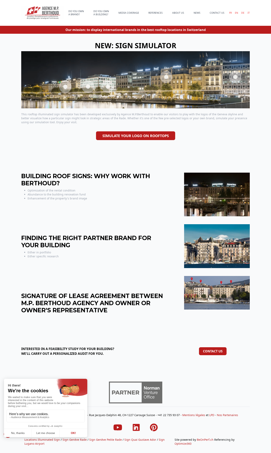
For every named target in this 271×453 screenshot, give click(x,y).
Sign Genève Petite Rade (105, 439)
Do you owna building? (101, 13)
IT (249, 12)
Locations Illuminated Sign (42, 439)
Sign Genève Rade (74, 439)
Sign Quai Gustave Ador (140, 439)
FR (230, 12)
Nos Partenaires (227, 415)
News (197, 12)
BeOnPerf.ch (205, 439)
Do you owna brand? (76, 13)
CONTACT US (217, 12)
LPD (211, 415)
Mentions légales (193, 415)
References (155, 12)
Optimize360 (183, 443)
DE (242, 12)
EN (236, 12)
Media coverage (128, 12)
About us (178, 12)
